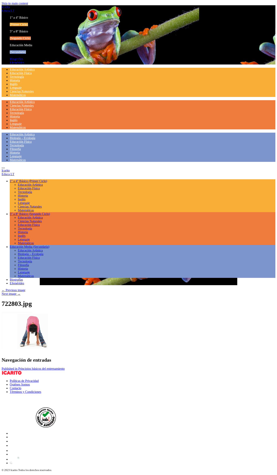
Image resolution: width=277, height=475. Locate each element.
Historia (15, 80)
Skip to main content (15, 3)
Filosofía (15, 149)
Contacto (15, 388)
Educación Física (21, 73)
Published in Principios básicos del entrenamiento (33, 368)
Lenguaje (16, 87)
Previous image (13, 290)
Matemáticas (18, 95)
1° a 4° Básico (28, 181)
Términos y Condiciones (25, 391)
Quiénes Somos (20, 384)
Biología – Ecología (22, 138)
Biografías (16, 59)
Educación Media (29, 246)
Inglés (13, 84)
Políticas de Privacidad (24, 381)
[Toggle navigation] (3, 168)
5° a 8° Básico (30, 214)
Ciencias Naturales (22, 91)
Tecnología (17, 76)
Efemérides (17, 62)
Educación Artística (22, 69)
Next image (11, 294)
